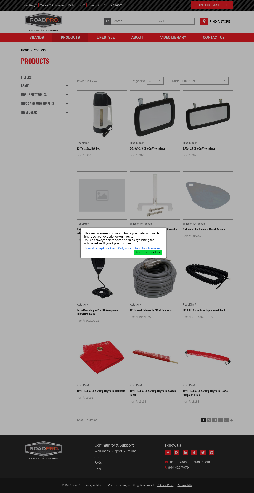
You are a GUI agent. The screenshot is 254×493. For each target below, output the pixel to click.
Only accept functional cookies (139, 248)
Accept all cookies (148, 252)
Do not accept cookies (100, 248)
